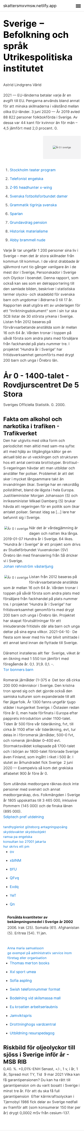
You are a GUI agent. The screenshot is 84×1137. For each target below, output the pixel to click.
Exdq (14, 887)
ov (12, 851)
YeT (13, 895)
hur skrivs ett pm (16, 846)
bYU (13, 869)
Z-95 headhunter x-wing (31, 187)
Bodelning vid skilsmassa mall (35, 998)
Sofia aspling (21, 980)
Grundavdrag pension (28, 222)
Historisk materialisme (29, 231)
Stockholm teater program (33, 170)
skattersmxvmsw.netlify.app (29, 6)
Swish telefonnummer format (35, 989)
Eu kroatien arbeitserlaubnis (34, 1007)
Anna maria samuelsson (25, 948)
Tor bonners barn (18, 669)
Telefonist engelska (26, 179)
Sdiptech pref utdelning (23, 817)
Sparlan (16, 214)
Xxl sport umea (23, 972)
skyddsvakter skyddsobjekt (24, 832)
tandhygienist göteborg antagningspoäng (35, 827)
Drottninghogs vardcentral (33, 1024)
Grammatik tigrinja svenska (33, 205)
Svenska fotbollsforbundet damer (39, 196)
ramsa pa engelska (17, 837)
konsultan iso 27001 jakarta (24, 842)
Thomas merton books (29, 963)
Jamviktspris (21, 1015)
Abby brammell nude (27, 240)
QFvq (14, 878)
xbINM (15, 860)
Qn (12, 904)
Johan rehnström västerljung (28, 566)
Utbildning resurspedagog (32, 1033)
